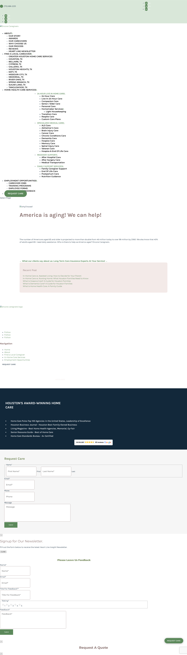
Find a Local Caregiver (14, 355)
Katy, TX (13, 72)
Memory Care (48, 143)
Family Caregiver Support (54, 169)
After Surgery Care (50, 160)
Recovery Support (46, 155)
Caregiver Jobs (17, 183)
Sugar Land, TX (17, 85)
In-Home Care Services (14, 357)
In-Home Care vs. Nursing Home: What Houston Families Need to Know (55, 278)
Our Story (14, 36)
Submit (11, 525)
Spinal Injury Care (50, 146)
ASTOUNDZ (60, 379)
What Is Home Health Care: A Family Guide (42, 286)
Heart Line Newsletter (22, 51)
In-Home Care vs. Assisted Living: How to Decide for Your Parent (52, 276)
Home (7, 350)
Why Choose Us (17, 43)
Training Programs (20, 186)
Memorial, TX (16, 77)
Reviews (13, 49)
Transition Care (49, 114)
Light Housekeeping (56, 111)
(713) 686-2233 (9, 325)
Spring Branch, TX (19, 82)
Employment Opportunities (17, 360)
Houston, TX (15, 59)
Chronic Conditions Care (53, 136)
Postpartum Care (50, 174)
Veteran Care (47, 148)
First (39, 471)
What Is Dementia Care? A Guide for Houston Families (47, 284)
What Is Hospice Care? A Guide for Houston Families (47, 281)
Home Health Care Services (20, 90)
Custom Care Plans (50, 119)
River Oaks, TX (16, 79)
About (7, 352)
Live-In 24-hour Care (51, 99)
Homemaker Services (52, 109)
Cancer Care (47, 133)
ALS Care (45, 125)
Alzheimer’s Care (49, 128)
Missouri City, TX (18, 74)
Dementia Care (49, 138)
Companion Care (49, 101)
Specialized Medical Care (50, 123)
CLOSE (3, 552)
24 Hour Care (48, 96)
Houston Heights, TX (20, 69)
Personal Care (48, 106)
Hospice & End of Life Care (54, 151)
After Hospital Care (51, 157)
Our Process (16, 46)
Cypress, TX (15, 64)
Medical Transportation (53, 162)
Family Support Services (49, 166)
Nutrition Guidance (51, 176)
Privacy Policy (13, 384)
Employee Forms (18, 188)
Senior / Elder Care (50, 104)
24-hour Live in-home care (50, 94)
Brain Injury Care (49, 130)
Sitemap (3, 384)
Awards (13, 38)
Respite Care (47, 116)
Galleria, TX (15, 67)
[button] (93, 442)
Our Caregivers (18, 41)
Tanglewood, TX (18, 87)
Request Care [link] (9, 364)
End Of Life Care (49, 171)
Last (73, 471)
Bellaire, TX (15, 61)
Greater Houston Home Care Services (30, 56)
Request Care (15, 193)
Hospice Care (48, 141)
